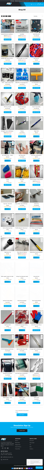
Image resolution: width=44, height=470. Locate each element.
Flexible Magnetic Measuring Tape (22, 227)
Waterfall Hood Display (7, 373)
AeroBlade (22, 34)
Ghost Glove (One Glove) (36, 324)
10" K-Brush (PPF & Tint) (36, 82)
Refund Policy (17, 442)
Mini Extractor (36, 58)
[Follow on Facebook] (39, 1)
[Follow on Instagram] (5, 448)
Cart (30, 444)
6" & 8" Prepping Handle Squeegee (8, 349)
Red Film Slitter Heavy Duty (22, 349)
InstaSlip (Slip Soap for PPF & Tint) (8, 58)
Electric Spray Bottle (36, 106)
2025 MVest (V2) (36, 34)
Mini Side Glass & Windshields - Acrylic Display (24, 373)
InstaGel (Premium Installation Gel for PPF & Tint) (11, 34)
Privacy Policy (17, 448)
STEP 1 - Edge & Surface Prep (7, 82)
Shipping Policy (17, 444)
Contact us (31, 448)
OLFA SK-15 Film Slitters (7, 300)
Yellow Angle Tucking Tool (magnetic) (8, 276)
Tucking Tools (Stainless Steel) (22, 276)
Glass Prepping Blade (36, 300)
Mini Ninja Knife (22, 155)
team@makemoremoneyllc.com (8, 457)
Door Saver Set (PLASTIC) (36, 155)
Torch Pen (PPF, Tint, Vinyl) (22, 58)
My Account (32, 440)
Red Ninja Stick (8, 324)
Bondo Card (36, 397)
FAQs (30, 446)
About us (16, 440)
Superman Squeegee (22, 106)
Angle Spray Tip (7, 252)
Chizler (7, 179)
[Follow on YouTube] (42, 1)
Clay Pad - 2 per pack (7, 203)
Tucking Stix (36, 373)
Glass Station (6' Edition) (22, 252)
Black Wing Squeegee (22, 300)
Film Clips (22, 179)
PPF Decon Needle (7, 106)
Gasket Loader (22, 397)
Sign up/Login (32, 442)
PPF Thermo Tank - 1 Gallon (7, 155)
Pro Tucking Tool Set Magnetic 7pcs (37, 227)
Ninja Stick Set (36, 276)
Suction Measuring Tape (7, 227)
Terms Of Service (18, 446)
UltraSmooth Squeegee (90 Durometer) (23, 324)
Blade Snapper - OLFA (7, 397)
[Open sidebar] (1, 236)
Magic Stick (36, 131)
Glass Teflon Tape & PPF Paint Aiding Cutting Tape (25, 203)
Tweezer (22, 131)
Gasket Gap (36, 203)
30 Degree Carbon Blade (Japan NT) (8, 131)
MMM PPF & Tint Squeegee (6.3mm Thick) (23, 82)
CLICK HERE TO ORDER (33, 1)
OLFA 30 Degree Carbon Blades (36, 179)
